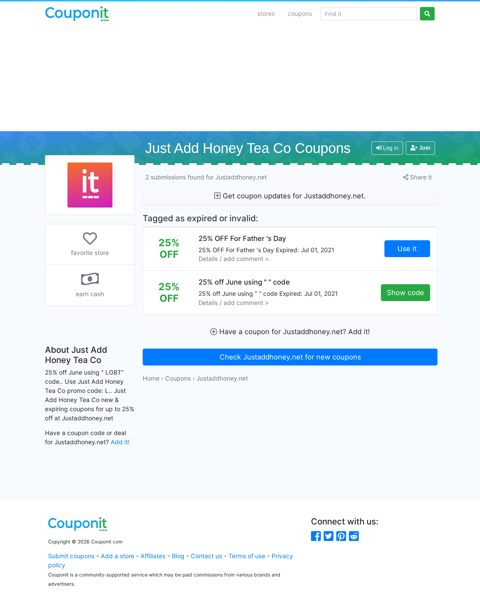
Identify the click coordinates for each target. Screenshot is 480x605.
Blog (178, 556)
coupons (300, 13)
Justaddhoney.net (222, 378)
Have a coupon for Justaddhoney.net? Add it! (293, 331)
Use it (407, 248)
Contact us (206, 556)
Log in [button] (390, 148)
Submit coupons (71, 556)
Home (151, 378)
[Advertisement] (240, 78)
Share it (420, 177)
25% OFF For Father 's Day (266, 248)
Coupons (178, 378)
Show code (405, 292)
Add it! (120, 442)
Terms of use (246, 556)
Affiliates (153, 556)
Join (423, 148)
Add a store (117, 556)
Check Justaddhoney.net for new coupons (290, 357)
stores (266, 13)
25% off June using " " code (268, 292)
